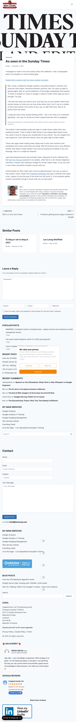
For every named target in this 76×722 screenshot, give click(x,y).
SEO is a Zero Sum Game (12, 212)
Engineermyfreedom (38, 174)
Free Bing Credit (8, 424)
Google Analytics (9, 411)
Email (30, 306)
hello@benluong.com (18, 522)
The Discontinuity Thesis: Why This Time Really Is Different (33, 401)
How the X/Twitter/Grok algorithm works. (18, 579)
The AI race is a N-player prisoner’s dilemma (26, 389)
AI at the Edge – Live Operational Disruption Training (23, 428)
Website (55, 306)
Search (5, 593)
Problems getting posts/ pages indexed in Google (57, 214)
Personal (9, 57)
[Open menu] (72, 4)
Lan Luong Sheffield (52, 239)
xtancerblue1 (7, 382)
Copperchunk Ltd (16, 681)
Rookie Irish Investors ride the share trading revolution (27, 80)
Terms (29, 632)
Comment (7, 279)
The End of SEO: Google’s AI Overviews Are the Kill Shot (31, 393)
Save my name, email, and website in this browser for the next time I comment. (33, 311)
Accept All (38, 371)
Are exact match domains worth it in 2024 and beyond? (28, 339)
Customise (28, 365)
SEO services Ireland (10, 421)
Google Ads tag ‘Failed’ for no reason (29, 397)
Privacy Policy (7, 632)
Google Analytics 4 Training (13, 414)
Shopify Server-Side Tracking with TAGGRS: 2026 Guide (24, 583)
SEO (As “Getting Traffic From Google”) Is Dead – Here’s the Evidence (29, 587)
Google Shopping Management (14, 418)
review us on (14, 693)
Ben (9, 66)
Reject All (48, 365)
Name (6, 306)
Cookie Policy (20, 632)
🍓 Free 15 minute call (10, 718)
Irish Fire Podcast (15, 160)
